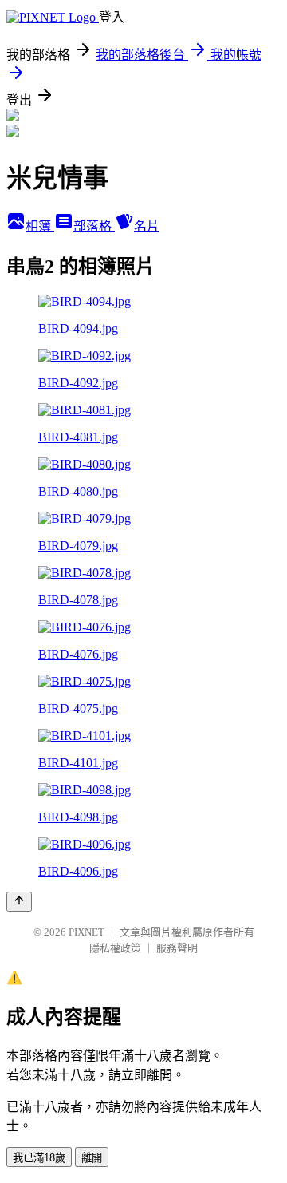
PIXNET (86, 932)
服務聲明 (177, 948)
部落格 (94, 226)
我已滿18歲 (39, 1158)
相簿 (40, 226)
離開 (91, 1158)
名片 (146, 226)
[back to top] (19, 902)
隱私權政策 (115, 948)
